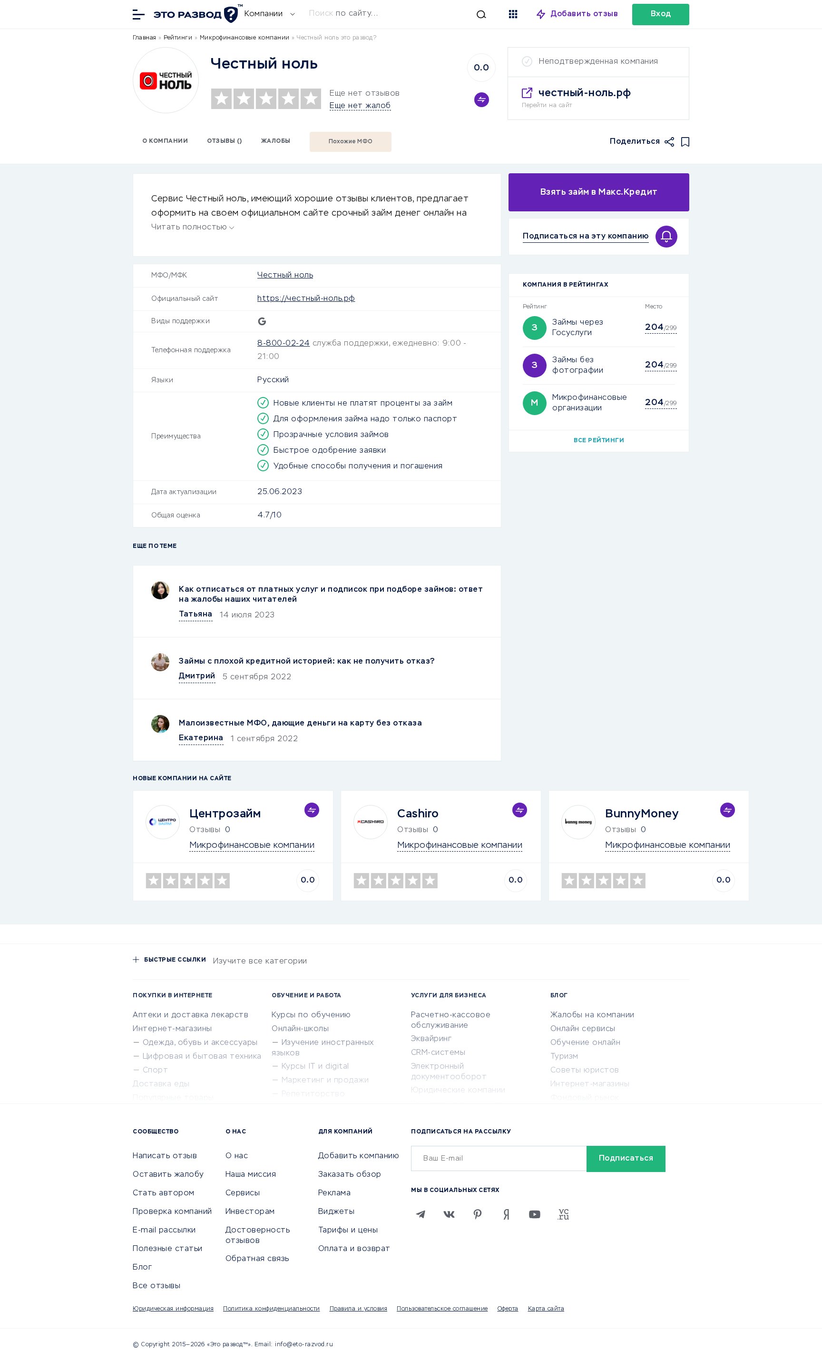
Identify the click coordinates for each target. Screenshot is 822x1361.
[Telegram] (420, 1214)
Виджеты (336, 1212)
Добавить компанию (359, 1156)
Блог (142, 1268)
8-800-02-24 (283, 344)
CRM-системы (438, 1053)
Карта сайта (546, 1309)
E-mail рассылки (164, 1230)
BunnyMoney (641, 814)
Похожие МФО (351, 142)
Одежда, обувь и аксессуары (200, 1043)
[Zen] (506, 1214)
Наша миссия (250, 1175)
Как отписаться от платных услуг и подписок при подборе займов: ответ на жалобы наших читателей (331, 595)
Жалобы (276, 141)
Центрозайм (225, 814)
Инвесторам (250, 1212)
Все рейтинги (599, 441)
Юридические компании (458, 1090)
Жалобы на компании (592, 1015)
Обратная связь (257, 1259)
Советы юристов (584, 1070)
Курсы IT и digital (315, 1067)
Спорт (155, 1070)
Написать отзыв (165, 1156)
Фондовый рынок (584, 1098)
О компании (165, 141)
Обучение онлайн (585, 1043)
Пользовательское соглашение (442, 1309)
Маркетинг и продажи (325, 1080)
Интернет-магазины (172, 1029)
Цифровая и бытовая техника (202, 1057)
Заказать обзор (350, 1175)
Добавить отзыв (584, 14)
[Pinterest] (477, 1214)
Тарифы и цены (348, 1230)
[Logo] (166, 80)
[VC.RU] (563, 1214)
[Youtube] (534, 1214)
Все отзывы (156, 1286)
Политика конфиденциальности (271, 1309)
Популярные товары (173, 1098)
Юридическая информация (173, 1309)
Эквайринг (431, 1039)
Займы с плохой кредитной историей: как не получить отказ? (307, 662)
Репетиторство (313, 1094)
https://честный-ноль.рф (306, 299)
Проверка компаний (172, 1212)
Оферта (508, 1309)
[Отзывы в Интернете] (197, 13)
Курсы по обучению (311, 1015)
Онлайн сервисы (583, 1029)
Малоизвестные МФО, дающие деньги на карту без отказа (300, 723)
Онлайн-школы (300, 1029)
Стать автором (164, 1193)
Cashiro (418, 814)
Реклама (334, 1193)
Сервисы (242, 1193)
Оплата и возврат (354, 1249)
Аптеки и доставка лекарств (190, 1015)
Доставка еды (161, 1084)
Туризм (564, 1057)
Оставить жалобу (168, 1175)
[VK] (449, 1214)
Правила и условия (359, 1309)
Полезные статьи (168, 1249)
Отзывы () (224, 141)
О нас (236, 1156)
